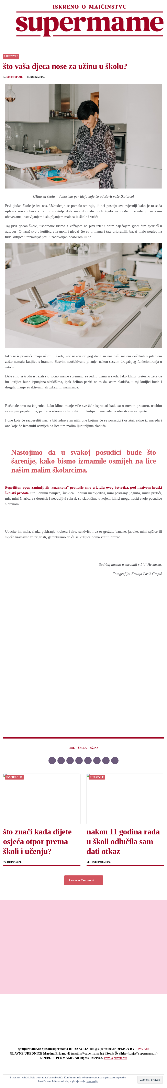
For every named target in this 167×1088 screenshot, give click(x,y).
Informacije (92, 1081)
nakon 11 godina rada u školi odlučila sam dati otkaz (123, 841)
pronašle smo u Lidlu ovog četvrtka (99, 487)
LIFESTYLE (11, 56)
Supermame (15, 77)
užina (94, 748)
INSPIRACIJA (14, 777)
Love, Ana (142, 1048)
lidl (72, 748)
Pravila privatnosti (115, 1058)
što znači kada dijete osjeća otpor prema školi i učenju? (37, 841)
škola (82, 748)
